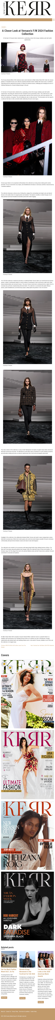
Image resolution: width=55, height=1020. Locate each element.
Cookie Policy (34, 1011)
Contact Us (8, 1011)
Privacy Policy (15, 1011)
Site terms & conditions (24, 1011)
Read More (4, 997)
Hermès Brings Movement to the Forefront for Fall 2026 (27, 971)
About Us (3, 1011)
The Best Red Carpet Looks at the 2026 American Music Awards (45, 972)
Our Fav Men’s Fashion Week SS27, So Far (8, 970)
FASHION (3, 27)
